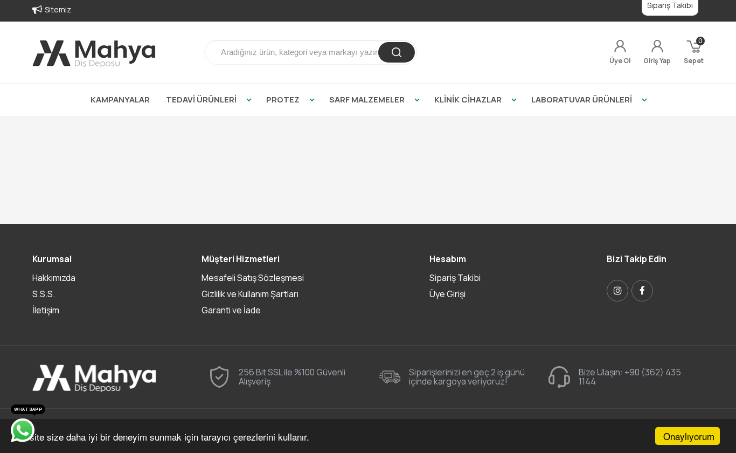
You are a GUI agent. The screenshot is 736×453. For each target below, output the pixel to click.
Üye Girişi (447, 294)
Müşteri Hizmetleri (241, 259)
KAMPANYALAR (120, 99)
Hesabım (447, 259)
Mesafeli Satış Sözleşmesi (253, 278)
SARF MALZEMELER (367, 99)
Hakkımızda (53, 278)
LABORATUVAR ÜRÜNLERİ (581, 99)
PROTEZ (283, 99)
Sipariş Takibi (455, 278)
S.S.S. (43, 294)
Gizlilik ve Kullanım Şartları (250, 294)
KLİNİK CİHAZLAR (468, 99)
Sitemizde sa (68, 9)
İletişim (45, 310)
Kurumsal (52, 259)
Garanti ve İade (231, 310)
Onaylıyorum (688, 436)
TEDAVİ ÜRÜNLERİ (201, 99)
